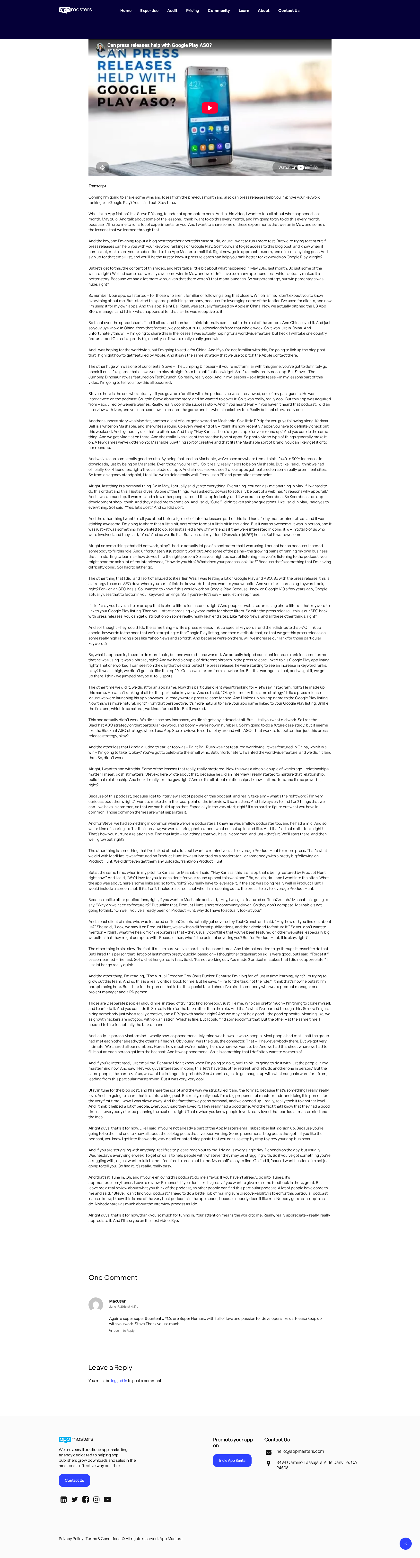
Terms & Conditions (103, 1538)
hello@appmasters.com (300, 1451)
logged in (119, 1380)
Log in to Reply (124, 1330)
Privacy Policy (71, 1538)
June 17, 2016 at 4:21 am (125, 1306)
